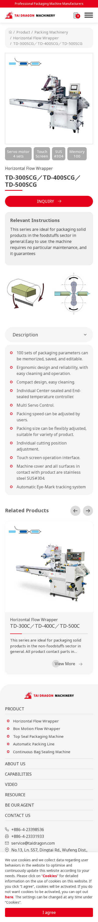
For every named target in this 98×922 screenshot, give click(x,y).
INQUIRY (45, 201)
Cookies (50, 875)
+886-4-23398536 (27, 829)
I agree (49, 912)
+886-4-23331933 (27, 836)
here (9, 897)
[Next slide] (88, 511)
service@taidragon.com (33, 843)
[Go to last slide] (75, 511)
